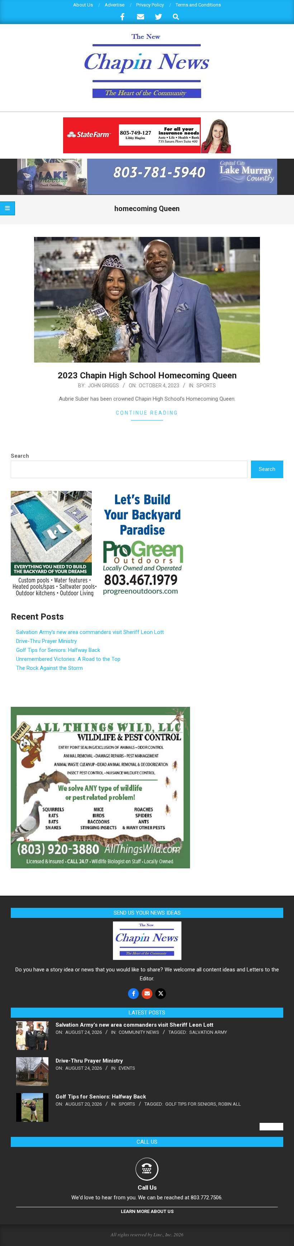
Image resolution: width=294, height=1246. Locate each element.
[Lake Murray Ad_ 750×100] (147, 161)
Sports (206, 385)
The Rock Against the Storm (49, 668)
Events (127, 1068)
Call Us (147, 1187)
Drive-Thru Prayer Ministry (46, 641)
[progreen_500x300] (100, 495)
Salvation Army (208, 1032)
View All (271, 1126)
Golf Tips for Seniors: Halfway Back (58, 650)
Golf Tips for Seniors (190, 1104)
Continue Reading (147, 413)
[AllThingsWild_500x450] (100, 711)
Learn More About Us (147, 1211)
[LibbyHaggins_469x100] (147, 120)
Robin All (229, 1104)
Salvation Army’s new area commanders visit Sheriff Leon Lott (90, 632)
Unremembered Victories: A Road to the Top (68, 659)
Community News (139, 1032)
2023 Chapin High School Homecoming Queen (147, 375)
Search (20, 456)
